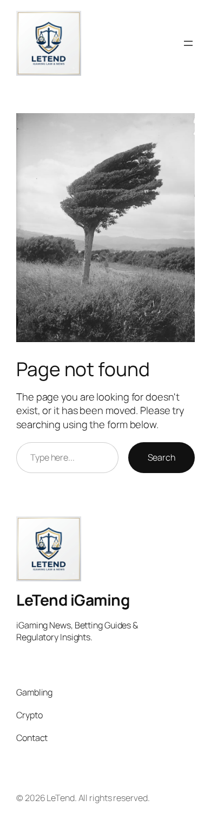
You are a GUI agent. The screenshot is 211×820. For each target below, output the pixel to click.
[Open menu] (188, 43)
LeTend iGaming (72, 599)
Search (161, 457)
